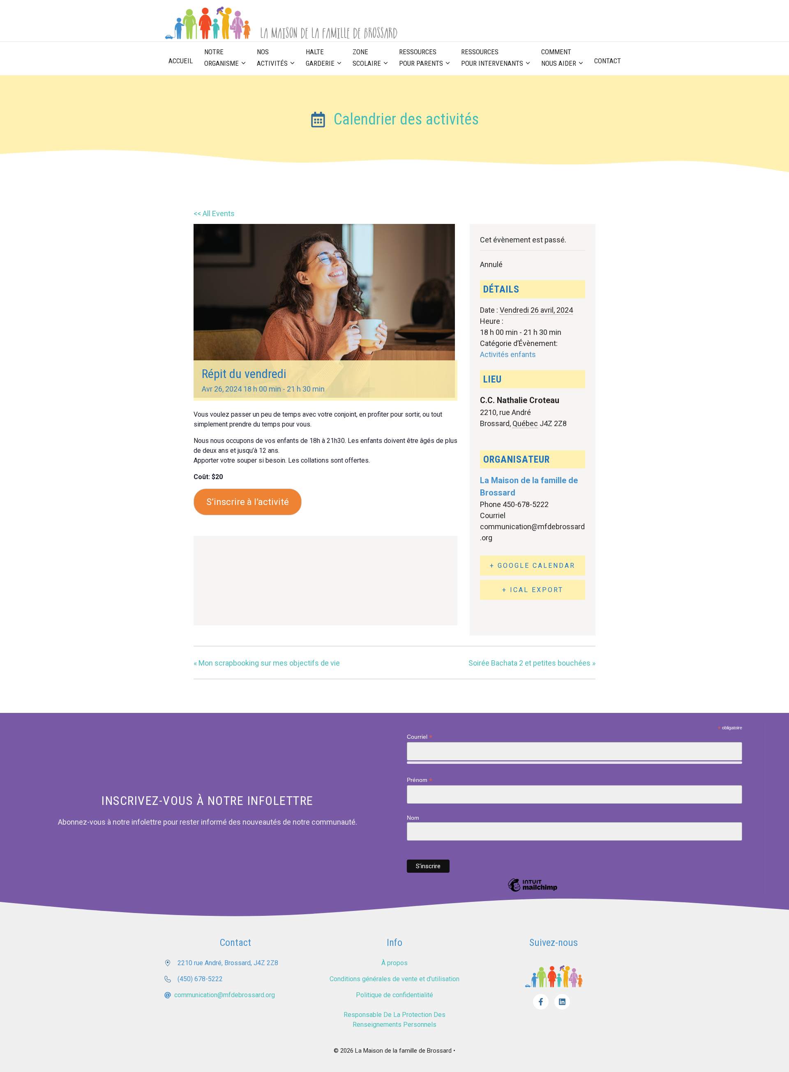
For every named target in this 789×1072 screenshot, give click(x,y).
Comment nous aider (558, 57)
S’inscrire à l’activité (247, 502)
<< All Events (214, 213)
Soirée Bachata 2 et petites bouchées (531, 663)
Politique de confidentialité (394, 995)
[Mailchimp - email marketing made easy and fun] (532, 891)
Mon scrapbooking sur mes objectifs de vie (267, 663)
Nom (413, 817)
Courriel (419, 737)
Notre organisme (221, 57)
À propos (394, 963)
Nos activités (272, 57)
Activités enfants (508, 354)
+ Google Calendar (532, 565)
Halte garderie (320, 57)
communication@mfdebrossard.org (224, 995)
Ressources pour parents (421, 57)
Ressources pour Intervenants (492, 57)
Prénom (419, 780)
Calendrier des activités (406, 119)
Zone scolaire (367, 57)
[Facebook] (540, 1001)
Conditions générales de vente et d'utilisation (394, 979)
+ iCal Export (532, 590)
